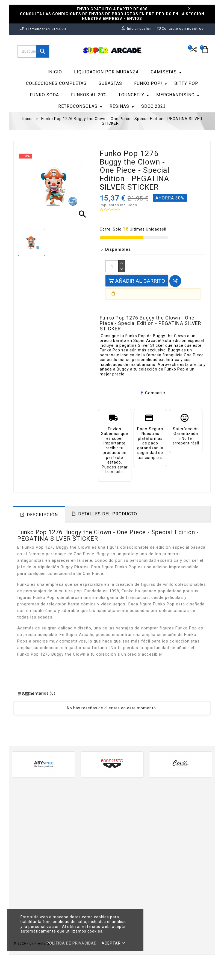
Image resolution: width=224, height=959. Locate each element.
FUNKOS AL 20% (89, 94)
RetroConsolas (78, 106)
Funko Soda (44, 94)
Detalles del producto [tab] (107, 513)
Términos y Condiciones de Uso (136, 844)
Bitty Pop (186, 83)
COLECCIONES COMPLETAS (56, 83)
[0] (193, 52)
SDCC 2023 (153, 106)
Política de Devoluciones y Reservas (131, 876)
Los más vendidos (83, 827)
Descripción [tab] (42, 514)
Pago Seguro (129, 863)
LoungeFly (131, 94)
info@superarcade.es (40, 883)
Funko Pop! (148, 83)
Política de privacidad (71, 943)
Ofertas (72, 811)
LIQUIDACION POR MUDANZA (106, 71)
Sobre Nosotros (132, 855)
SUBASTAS (110, 83)
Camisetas (164, 71)
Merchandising (175, 94)
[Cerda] (180, 764)
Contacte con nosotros (130, 908)
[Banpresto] (112, 764)
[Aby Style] (43, 764)
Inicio (55, 71)
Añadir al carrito (139, 281)
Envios (122, 816)
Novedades (76, 819)
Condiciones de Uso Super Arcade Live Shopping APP (136, 893)
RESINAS (119, 106)
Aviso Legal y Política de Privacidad (129, 829)
